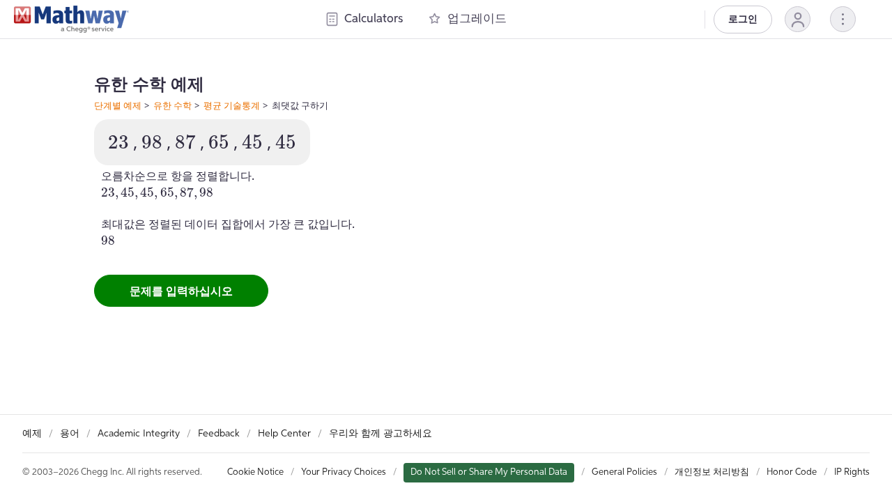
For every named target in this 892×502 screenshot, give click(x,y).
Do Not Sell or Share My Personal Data (488, 472)
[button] (797, 19)
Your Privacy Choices (343, 472)
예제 (32, 434)
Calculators (373, 19)
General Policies (624, 472)
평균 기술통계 (231, 105)
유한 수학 (172, 105)
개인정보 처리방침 (712, 472)
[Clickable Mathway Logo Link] (71, 19)
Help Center (284, 434)
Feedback (219, 434)
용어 (69, 434)
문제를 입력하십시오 (181, 290)
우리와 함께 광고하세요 (380, 434)
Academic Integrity (139, 434)
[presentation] (118, 142)
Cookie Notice (255, 472)
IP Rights (852, 472)
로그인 (743, 19)
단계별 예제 (117, 105)
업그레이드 (477, 19)
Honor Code (792, 472)
